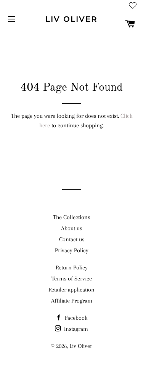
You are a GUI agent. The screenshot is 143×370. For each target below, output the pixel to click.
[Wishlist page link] (133, 5)
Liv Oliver (71, 19)
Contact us (71, 239)
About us (71, 228)
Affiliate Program (71, 300)
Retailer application (71, 289)
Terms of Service (71, 278)
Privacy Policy (71, 250)
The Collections (71, 217)
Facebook (75, 317)
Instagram (75, 328)
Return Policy (72, 267)
